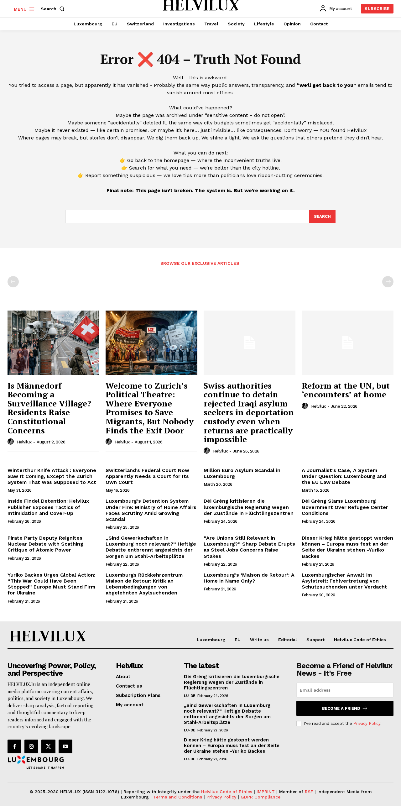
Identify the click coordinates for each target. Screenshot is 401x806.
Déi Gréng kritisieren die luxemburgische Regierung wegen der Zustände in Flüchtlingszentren (249, 507)
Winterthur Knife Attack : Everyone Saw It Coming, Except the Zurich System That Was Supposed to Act (52, 476)
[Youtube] (65, 746)
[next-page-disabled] (387, 281)
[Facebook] (14, 746)
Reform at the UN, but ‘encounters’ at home (346, 390)
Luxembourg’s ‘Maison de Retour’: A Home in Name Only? (249, 578)
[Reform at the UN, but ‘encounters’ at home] (347, 343)
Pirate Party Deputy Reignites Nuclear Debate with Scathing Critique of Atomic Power (45, 544)
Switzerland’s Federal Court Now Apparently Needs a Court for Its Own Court (147, 476)
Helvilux (24, 442)
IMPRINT (266, 791)
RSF (310, 791)
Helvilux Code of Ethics (226, 791)
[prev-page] (13, 281)
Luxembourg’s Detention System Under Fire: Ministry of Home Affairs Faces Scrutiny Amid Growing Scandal (151, 510)
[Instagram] (31, 746)
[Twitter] (48, 746)
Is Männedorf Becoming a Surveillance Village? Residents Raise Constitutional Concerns (49, 408)
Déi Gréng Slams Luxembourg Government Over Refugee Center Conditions (345, 507)
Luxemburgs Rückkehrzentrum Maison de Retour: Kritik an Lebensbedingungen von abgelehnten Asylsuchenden (144, 584)
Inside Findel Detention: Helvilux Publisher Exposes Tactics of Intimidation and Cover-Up (48, 507)
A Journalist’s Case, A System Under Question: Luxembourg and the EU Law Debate (344, 476)
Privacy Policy (366, 723)
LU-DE (189, 695)
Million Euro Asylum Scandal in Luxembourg (242, 473)
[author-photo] (12, 441)
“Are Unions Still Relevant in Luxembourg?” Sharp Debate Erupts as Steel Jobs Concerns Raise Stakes (249, 547)
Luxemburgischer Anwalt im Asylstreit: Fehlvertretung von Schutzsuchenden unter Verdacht (344, 581)
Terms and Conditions (177, 796)
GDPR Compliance (260, 796)
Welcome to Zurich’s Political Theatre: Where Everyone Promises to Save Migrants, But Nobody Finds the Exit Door (150, 408)
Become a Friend (341, 708)
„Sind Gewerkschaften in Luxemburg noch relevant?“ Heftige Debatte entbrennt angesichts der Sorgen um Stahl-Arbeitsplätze (151, 547)
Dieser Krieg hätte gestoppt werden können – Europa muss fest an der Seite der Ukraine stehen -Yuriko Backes (347, 547)
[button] (54, 8)
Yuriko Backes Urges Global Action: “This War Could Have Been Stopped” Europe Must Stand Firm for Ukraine (51, 584)
